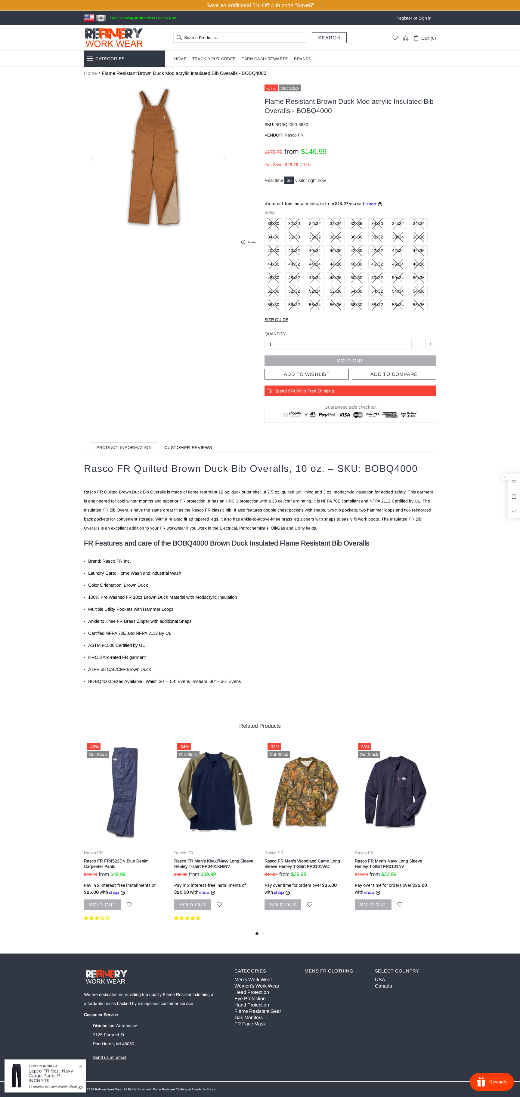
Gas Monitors (248, 1017)
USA (380, 979)
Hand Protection (251, 1004)
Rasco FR (93, 852)
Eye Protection (250, 998)
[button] (97, 918)
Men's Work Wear (253, 979)
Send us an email (109, 1057)
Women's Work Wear (256, 985)
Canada (383, 985)
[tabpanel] (124, 835)
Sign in (425, 18)
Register (404, 18)
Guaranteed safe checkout (350, 407)
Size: (270, 212)
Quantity (275, 333)
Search (329, 37)
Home (90, 73)
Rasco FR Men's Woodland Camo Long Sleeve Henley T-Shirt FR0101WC (302, 864)
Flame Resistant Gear (257, 1011)
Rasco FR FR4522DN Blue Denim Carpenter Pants (116, 864)
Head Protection (251, 992)
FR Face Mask (250, 1023)
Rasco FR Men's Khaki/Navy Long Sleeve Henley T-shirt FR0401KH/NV (213, 864)
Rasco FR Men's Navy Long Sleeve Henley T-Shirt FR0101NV (388, 864)
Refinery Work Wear (114, 38)
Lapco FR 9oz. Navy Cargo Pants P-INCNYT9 (51, 1075)
